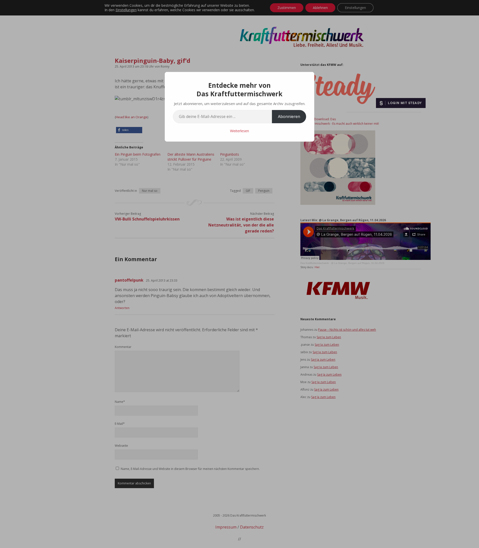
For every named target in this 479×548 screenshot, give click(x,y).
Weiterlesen (239, 130)
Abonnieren (289, 116)
